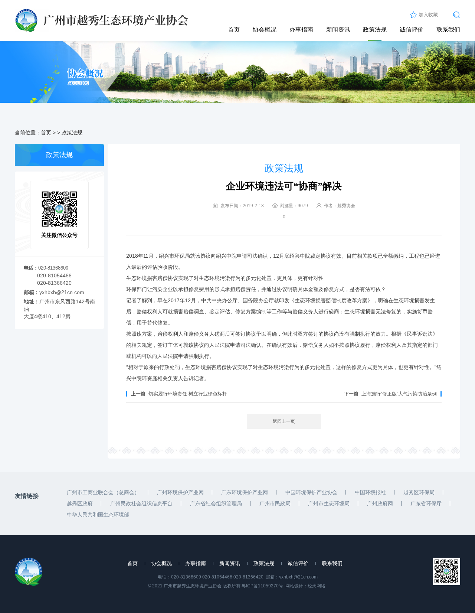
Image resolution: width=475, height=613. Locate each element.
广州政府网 (380, 503)
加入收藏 (428, 14)
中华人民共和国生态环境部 (98, 515)
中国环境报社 (370, 492)
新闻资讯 (338, 29)
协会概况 (264, 29)
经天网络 (316, 585)
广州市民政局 (275, 503)
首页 (234, 29)
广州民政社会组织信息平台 (141, 503)
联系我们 (448, 29)
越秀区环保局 (419, 492)
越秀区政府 (80, 503)
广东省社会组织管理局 (216, 503)
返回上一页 (284, 421)
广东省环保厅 (426, 503)
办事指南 (301, 29)
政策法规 (375, 29)
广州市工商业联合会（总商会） (103, 492)
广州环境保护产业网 (180, 492)
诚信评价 (411, 29)
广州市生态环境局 (329, 503)
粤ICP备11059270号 (262, 585)
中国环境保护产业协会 (311, 492)
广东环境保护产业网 (244, 492)
